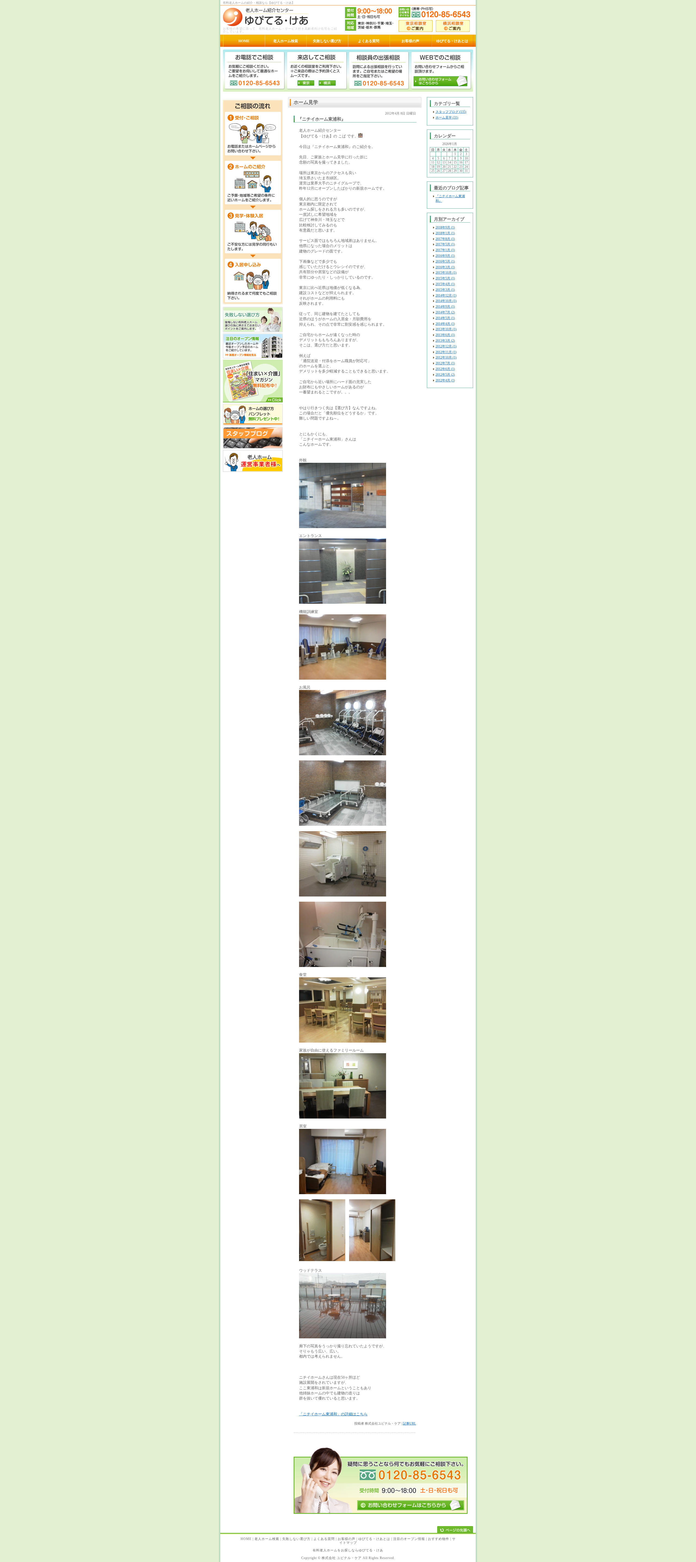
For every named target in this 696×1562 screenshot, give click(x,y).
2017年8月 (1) (445, 239)
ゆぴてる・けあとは (374, 1539)
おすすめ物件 (438, 1539)
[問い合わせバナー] (381, 1513)
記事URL (409, 1423)
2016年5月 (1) (445, 261)
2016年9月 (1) (445, 256)
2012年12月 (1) (446, 346)
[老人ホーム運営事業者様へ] (253, 471)
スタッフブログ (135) (451, 112)
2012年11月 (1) (446, 352)
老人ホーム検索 (266, 1539)
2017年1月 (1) (445, 250)
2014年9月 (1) (445, 307)
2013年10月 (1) (446, 329)
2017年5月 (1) (445, 244)
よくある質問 (324, 1539)
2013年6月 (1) (445, 335)
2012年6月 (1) (445, 369)
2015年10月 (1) (446, 273)
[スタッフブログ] (253, 447)
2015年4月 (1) (445, 284)
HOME (246, 1539)
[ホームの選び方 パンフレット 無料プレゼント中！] (253, 424)
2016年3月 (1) (445, 267)
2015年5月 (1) (445, 278)
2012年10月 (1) (446, 357)
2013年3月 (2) (445, 341)
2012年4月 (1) (445, 380)
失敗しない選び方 (296, 1539)
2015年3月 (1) (445, 290)
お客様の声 (346, 1539)
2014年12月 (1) (446, 295)
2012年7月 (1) (445, 363)
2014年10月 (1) (446, 301)
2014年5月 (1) (445, 318)
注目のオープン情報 (409, 1539)
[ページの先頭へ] (455, 1530)
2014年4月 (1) (445, 324)
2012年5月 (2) (445, 375)
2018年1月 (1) (445, 233)
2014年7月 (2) (445, 312)
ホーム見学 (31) (447, 117)
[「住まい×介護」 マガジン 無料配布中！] (253, 401)
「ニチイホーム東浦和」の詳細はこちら (333, 1414)
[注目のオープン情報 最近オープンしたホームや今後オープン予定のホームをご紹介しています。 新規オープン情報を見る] (253, 357)
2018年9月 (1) (445, 227)
